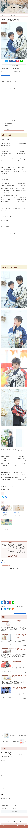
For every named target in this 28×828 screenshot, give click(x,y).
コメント (3, 760)
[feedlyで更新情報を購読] (14, 556)
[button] (25, 513)
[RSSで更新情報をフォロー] (16, 556)
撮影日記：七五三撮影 (10, 125)
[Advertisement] (14, 103)
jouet (5, 75)
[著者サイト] (9, 556)
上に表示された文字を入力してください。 (11, 798)
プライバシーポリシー (14, 823)
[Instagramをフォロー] (12, 556)
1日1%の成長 (9, 123)
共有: (8, 127)
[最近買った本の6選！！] (6, 522)
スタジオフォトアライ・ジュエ (15, 542)
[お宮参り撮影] (6, 508)
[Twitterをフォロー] (11, 556)
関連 (8, 129)
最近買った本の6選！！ (6, 526)
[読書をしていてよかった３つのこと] (18, 508)
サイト (2, 788)
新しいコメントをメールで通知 (9, 805)
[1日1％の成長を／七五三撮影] (14, 61)
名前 (2, 775)
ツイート (3, 562)
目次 (12, 120)
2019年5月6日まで (5, 565)
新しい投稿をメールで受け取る (9, 808)
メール (3, 782)
